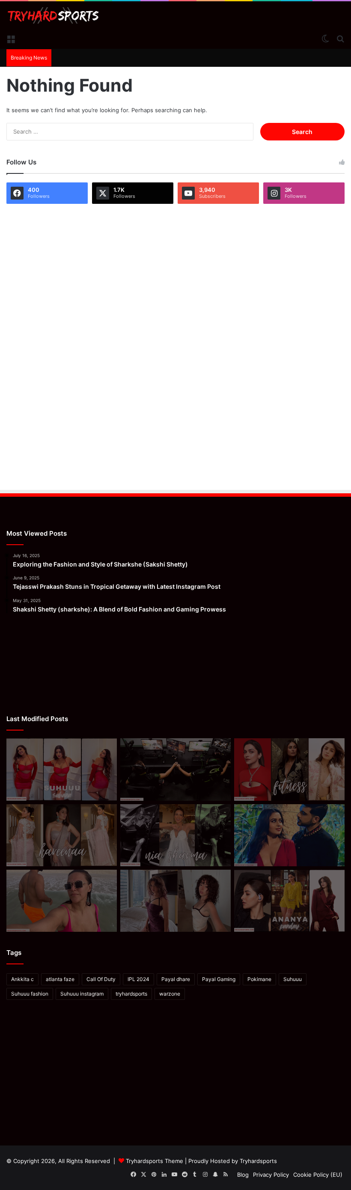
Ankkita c (22, 979)
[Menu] (10, 38)
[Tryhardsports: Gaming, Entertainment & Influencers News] (53, 15)
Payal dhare (175, 979)
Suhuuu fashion (29, 993)
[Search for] (340, 38)
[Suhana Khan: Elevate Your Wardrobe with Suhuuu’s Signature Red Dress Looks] (61, 769)
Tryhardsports (258, 1160)
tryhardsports (131, 993)
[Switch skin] (325, 38)
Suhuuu (292, 979)
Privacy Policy (271, 1174)
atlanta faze (60, 979)
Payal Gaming (218, 979)
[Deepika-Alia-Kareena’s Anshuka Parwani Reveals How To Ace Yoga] (289, 769)
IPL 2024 (138, 979)
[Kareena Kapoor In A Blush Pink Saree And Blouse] (61, 835)
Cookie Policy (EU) (317, 1174)
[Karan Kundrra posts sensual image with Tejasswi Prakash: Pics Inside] (289, 835)
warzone (169, 993)
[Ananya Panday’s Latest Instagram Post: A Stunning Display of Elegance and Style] (289, 901)
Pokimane (259, 979)
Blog (243, 1174)
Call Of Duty (101, 979)
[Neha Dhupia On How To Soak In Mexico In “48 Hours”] (61, 901)
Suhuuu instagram (82, 993)
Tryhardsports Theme (154, 1160)
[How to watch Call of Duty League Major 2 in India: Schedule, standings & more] (175, 769)
